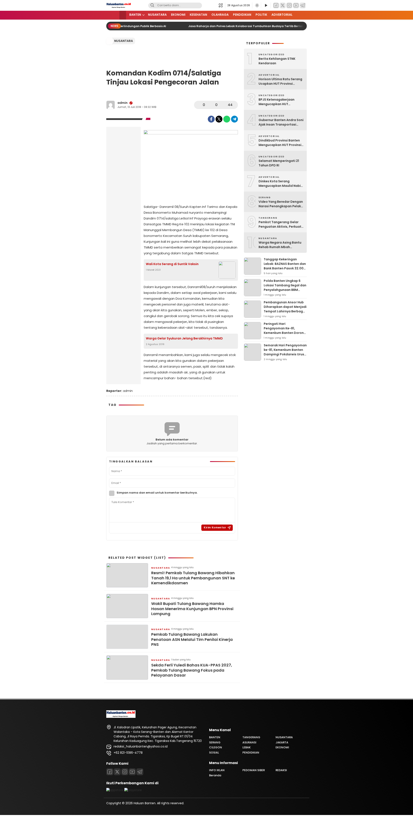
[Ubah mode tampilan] (256, 5)
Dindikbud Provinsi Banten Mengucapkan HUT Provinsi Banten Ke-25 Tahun (280, 142)
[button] (222, 5)
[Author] (110, 105)
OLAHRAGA (220, 14)
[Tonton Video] (265, 5)
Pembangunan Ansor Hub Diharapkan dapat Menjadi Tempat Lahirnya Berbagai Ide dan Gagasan (285, 309)
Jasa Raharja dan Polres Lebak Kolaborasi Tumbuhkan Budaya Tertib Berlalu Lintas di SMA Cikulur (256, 26)
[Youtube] (132, 771)
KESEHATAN (198, 14)
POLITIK (261, 14)
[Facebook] (276, 5)
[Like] (198, 104)
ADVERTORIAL (282, 14)
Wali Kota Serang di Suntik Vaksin (172, 264)
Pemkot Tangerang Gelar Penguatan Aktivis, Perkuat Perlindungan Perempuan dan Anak (280, 224)
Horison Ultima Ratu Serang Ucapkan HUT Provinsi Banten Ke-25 (280, 81)
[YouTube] (296, 5)
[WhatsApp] (226, 119)
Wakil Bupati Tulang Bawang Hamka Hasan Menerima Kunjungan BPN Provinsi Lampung (192, 608)
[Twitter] (283, 5)
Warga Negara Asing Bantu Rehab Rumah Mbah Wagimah (280, 244)
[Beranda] (122, 15)
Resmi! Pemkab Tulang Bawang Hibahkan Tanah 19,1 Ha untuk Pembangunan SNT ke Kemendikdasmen (193, 577)
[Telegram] (303, 5)
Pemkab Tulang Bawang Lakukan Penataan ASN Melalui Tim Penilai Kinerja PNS (192, 639)
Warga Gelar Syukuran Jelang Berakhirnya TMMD (184, 338)
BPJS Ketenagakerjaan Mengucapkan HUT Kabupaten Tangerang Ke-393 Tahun (280, 101)
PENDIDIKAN (242, 14)
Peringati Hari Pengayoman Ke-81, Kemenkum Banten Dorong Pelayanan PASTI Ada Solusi (285, 333)
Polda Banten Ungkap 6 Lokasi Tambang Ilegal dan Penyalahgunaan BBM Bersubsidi (285, 287)
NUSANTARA (157, 14)
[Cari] (152, 5)
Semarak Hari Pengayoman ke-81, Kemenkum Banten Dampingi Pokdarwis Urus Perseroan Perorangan (285, 352)
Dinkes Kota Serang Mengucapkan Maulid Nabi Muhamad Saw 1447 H (280, 183)
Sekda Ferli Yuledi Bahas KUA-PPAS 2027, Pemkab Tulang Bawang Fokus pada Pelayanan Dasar (191, 670)
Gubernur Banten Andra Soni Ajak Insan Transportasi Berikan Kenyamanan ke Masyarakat (281, 122)
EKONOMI (178, 14)
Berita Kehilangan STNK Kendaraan (277, 61)
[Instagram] (289, 5)
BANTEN (135, 14)
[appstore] (114, 790)
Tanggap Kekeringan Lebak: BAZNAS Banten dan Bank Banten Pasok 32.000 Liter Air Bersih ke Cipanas (285, 266)
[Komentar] (211, 104)
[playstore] (133, 790)
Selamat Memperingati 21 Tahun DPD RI (279, 163)
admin (122, 103)
